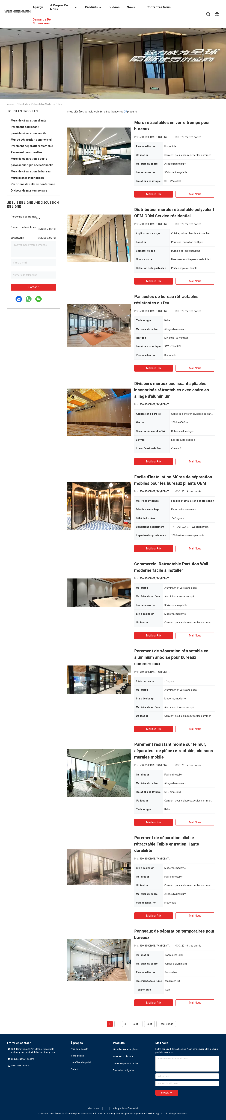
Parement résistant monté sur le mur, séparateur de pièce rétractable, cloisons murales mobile (173, 751)
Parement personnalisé (26, 152)
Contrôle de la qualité (81, 1062)
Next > (136, 1024)
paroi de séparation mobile (28, 133)
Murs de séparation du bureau (30, 171)
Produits (23, 104)
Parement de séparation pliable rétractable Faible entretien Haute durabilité (166, 844)
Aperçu (11, 104)
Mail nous (195, 194)
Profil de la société (79, 1049)
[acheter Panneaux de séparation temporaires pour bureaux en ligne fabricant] (99, 959)
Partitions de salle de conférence (33, 184)
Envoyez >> (166, 1093)
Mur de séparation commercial (31, 139)
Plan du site (93, 1108)
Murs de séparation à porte (29, 158)
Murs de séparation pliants (28, 120)
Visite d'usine (77, 1056)
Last (149, 1024)
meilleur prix (153, 194)
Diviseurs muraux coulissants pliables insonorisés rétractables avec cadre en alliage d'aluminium (171, 390)
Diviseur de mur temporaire (29, 190)
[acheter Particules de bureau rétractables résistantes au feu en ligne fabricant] (99, 325)
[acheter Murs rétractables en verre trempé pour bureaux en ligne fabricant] (99, 151)
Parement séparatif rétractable (32, 146)
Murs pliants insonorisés (27, 178)
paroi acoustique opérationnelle (32, 165)
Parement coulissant (25, 127)
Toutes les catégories (123, 1070)
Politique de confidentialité (125, 1108)
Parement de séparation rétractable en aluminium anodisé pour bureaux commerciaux (171, 657)
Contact (33, 287)
